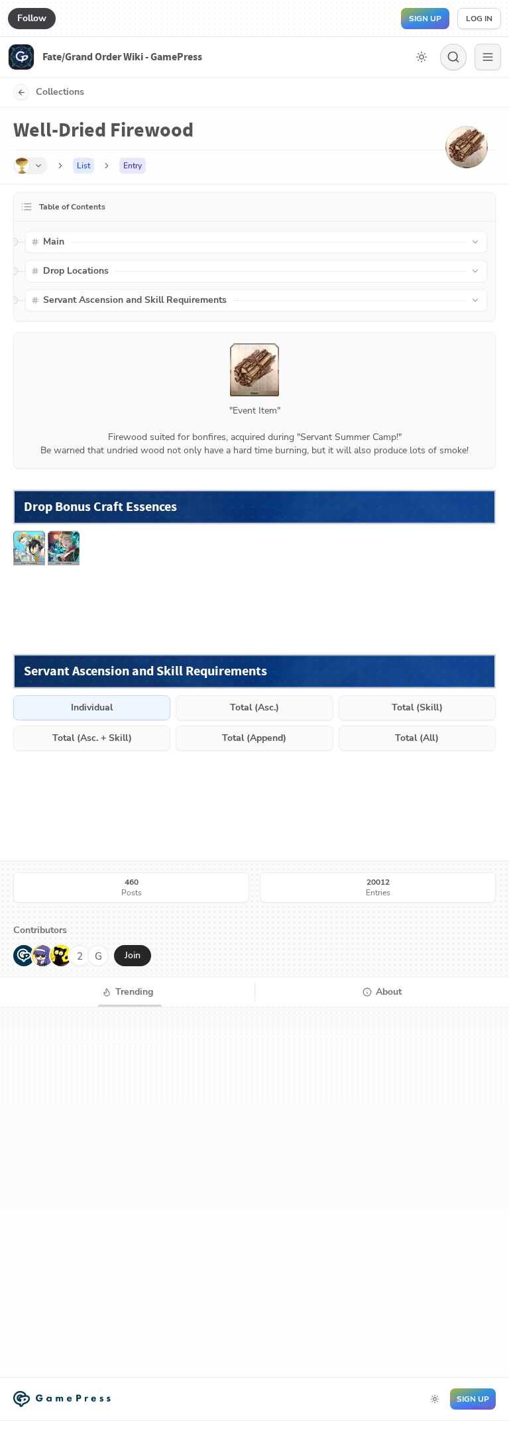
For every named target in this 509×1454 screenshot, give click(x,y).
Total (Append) (254, 738)
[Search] (453, 57)
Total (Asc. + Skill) (92, 738)
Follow (31, 18)
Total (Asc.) (254, 707)
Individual (92, 707)
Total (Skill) (417, 707)
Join (133, 955)
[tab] (127, 992)
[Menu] (488, 57)
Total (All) (417, 738)
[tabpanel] (254, 1192)
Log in (479, 18)
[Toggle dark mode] (421, 57)
